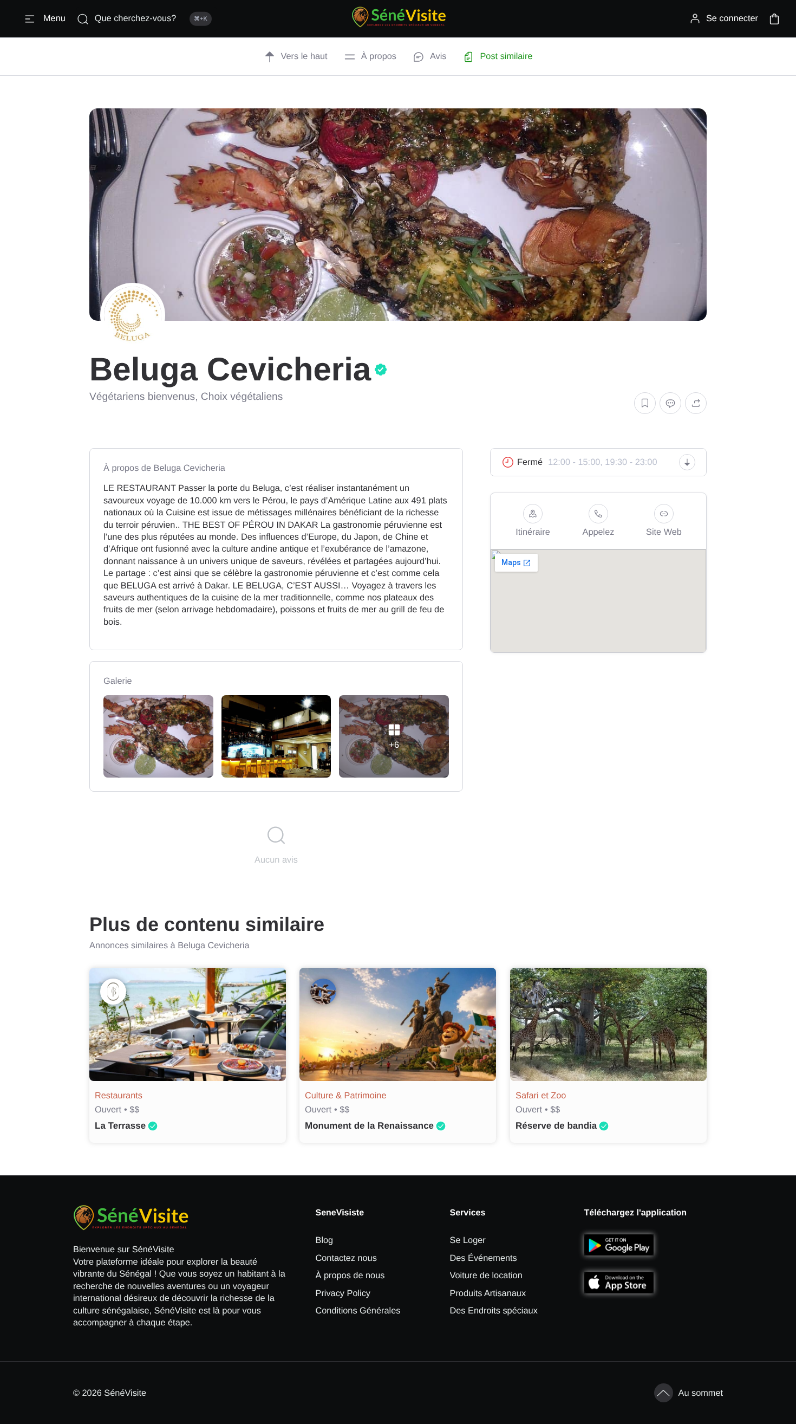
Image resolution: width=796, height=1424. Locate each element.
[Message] (670, 403)
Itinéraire (533, 532)
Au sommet (700, 1393)
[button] (774, 19)
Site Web (664, 532)
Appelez (599, 532)
